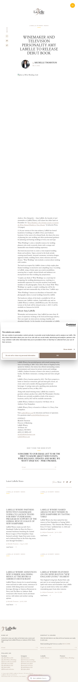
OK (58, 355)
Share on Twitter (7, 40)
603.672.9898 (66, 644)
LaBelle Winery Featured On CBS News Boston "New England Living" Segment (55, 574)
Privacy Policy (28, 673)
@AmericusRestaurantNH (8, 662)
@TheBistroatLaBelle (7, 663)
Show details (67, 349)
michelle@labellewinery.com (40, 415)
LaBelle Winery (39, 11)
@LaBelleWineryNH (7, 658)
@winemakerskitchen (27, 665)
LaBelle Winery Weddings (67, 658)
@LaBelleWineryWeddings (8, 660)
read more (9, 547)
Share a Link (7, 45)
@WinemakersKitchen (7, 669)
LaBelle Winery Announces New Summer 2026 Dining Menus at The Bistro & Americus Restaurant (21, 575)
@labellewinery (25, 658)
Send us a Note (46, 647)
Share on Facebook (7, 36)
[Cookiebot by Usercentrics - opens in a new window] (67, 325)
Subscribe (55, 467)
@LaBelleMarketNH (7, 665)
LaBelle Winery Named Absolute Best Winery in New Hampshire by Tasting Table (55, 513)
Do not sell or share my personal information (20, 355)
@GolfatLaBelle (5, 667)
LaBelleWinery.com (27, 413)
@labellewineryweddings (28, 660)
